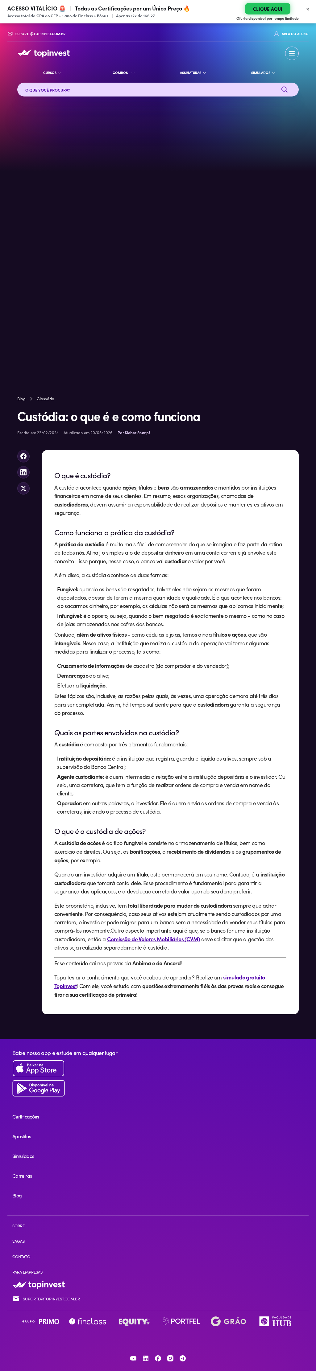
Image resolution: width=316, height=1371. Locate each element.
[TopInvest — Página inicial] (43, 53)
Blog (21, 398)
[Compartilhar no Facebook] (23, 456)
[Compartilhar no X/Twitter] (23, 488)
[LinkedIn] (145, 1358)
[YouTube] (133, 1358)
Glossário (45, 398)
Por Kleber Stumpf (134, 432)
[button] (292, 53)
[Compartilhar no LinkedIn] (23, 472)
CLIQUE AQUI (267, 9)
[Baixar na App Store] (158, 1068)
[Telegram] (182, 1358)
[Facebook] (158, 1358)
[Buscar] (284, 89)
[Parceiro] (40, 1321)
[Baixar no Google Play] (158, 1088)
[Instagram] (170, 1358)
